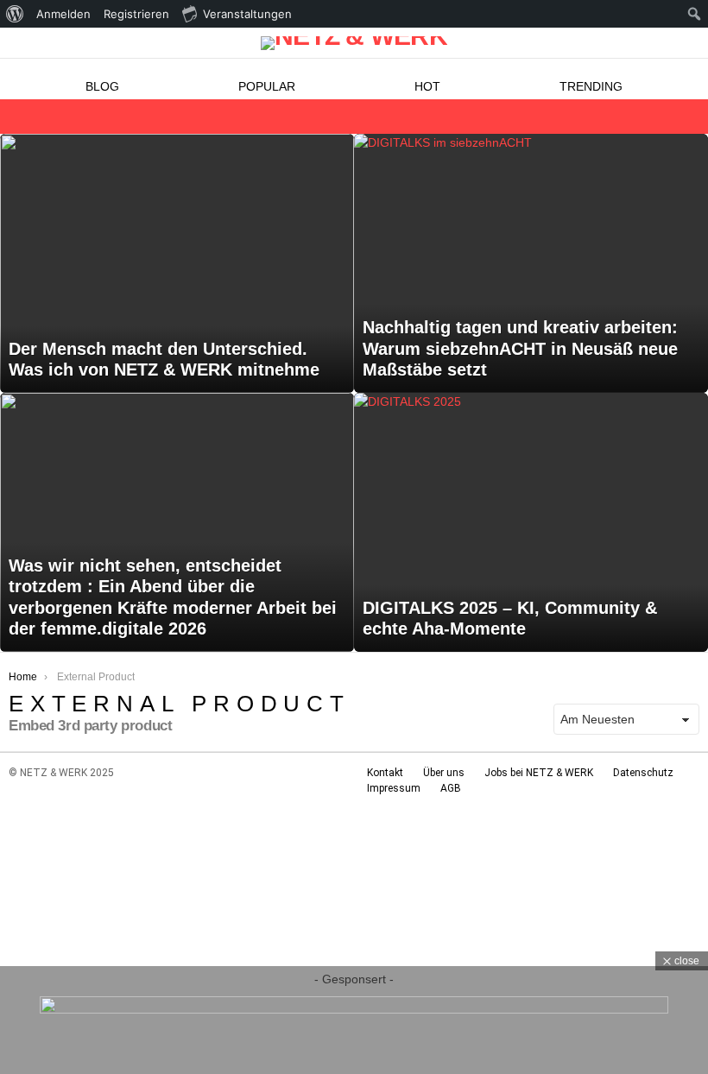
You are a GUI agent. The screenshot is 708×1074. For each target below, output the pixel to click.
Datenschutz (643, 773)
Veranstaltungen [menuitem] (247, 14)
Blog (102, 86)
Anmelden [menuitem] (63, 14)
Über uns (444, 773)
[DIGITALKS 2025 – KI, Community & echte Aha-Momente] (531, 522)
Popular (266, 86)
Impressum (393, 788)
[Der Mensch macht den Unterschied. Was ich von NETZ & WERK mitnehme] (177, 263)
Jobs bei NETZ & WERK (538, 773)
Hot (427, 86)
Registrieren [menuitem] (136, 14)
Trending (591, 86)
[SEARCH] (689, 116)
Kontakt (385, 773)
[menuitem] (15, 14)
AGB (450, 788)
